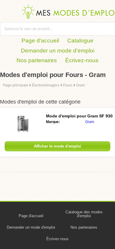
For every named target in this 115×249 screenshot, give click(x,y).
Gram (89, 122)
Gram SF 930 (79, 116)
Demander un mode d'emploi (57, 50)
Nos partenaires (37, 60)
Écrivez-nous (81, 60)
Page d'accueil (40, 40)
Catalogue (80, 40)
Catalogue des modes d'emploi (84, 214)
